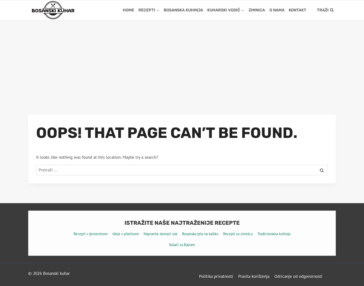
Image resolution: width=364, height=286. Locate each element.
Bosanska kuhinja (183, 10)
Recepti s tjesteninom (91, 233)
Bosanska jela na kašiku (200, 233)
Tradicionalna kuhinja (274, 233)
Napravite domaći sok (160, 233)
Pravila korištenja (253, 276)
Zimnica (257, 10)
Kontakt (297, 10)
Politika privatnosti (216, 276)
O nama (277, 10)
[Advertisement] (182, 57)
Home (128, 10)
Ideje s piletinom (125, 233)
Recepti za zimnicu (238, 233)
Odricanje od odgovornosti (298, 276)
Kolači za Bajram (182, 244)
